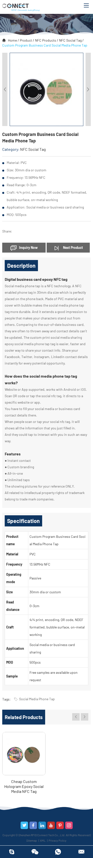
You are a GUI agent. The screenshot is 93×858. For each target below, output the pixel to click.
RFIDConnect (11, 852)
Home (12, 40)
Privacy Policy (57, 840)
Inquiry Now (28, 247)
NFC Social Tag (70, 40)
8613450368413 (58, 852)
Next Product (72, 247)
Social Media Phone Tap (37, 699)
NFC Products (45, 40)
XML (43, 840)
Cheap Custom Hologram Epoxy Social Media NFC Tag (24, 786)
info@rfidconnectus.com (81, 852)
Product (26, 40)
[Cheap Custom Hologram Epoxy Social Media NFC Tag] (24, 753)
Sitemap (31, 840)
